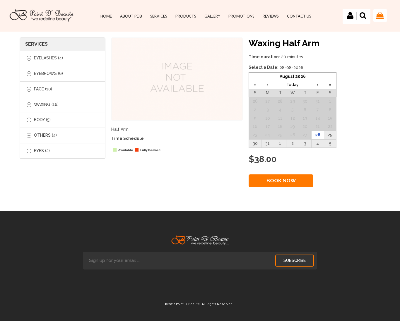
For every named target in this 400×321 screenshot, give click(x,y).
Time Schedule (127, 138)
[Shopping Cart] (380, 23)
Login (350, 16)
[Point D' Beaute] (41, 15)
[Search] (363, 20)
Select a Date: (263, 67)
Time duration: (264, 56)
